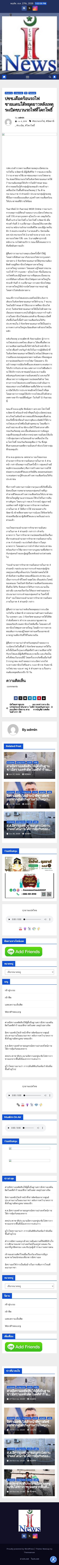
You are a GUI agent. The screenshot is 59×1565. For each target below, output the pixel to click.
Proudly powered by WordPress (20, 1549)
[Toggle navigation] (28, 77)
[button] (50, 77)
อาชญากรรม (18, 93)
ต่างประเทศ (10, 762)
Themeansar (29, 1552)
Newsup (46, 1549)
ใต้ (26, 93)
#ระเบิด (20, 125)
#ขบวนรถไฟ (38, 121)
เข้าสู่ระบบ (10, 990)
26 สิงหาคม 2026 (17, 1430)
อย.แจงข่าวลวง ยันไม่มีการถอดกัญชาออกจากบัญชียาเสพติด (39, 707)
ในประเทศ (32, 93)
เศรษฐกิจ (42, 792)
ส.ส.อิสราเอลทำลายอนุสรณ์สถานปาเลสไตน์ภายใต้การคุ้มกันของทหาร (28, 829)
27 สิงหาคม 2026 (17, 1399)
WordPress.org (13, 1012)
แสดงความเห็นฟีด (14, 1004)
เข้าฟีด (8, 997)
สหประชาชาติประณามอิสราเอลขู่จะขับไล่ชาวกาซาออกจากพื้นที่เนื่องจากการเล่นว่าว (28, 1486)
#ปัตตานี (50, 121)
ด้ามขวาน (9, 93)
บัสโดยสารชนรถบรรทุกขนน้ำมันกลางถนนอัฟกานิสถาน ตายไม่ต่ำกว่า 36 (20, 708)
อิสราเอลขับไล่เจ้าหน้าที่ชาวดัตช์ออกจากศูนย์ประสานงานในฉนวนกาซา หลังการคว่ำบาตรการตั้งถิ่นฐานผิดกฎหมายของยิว (29, 1035)
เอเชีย (35, 762)
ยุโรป (18, 792)
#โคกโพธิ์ (30, 125)
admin (21, 117)
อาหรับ (29, 762)
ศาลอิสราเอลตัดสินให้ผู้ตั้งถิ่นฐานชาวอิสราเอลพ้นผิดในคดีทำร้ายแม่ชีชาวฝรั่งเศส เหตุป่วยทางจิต (29, 769)
